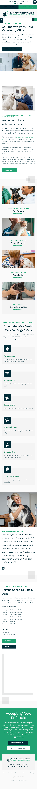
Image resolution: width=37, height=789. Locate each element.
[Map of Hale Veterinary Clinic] (19, 672)
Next (35, 19)
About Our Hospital (12, 49)
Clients (20, 766)
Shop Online (26, 7)
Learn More (17, 213)
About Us (8, 170)
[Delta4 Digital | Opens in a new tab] (18, 777)
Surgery (24, 764)
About (18, 764)
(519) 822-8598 (19, 3)
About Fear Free (11, 53)
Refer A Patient (8, 7)
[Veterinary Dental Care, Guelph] (18, 66)
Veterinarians (12, 766)
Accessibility (14, 773)
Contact (26, 766)
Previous (33, 19)
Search (20, 773)
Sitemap (25, 773)
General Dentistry (18, 243)
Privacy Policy (6, 773)
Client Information (18, 307)
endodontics (20, 137)
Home (12, 764)
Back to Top (31, 773)
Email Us (8, 646)
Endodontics (18, 275)
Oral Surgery (18, 211)
